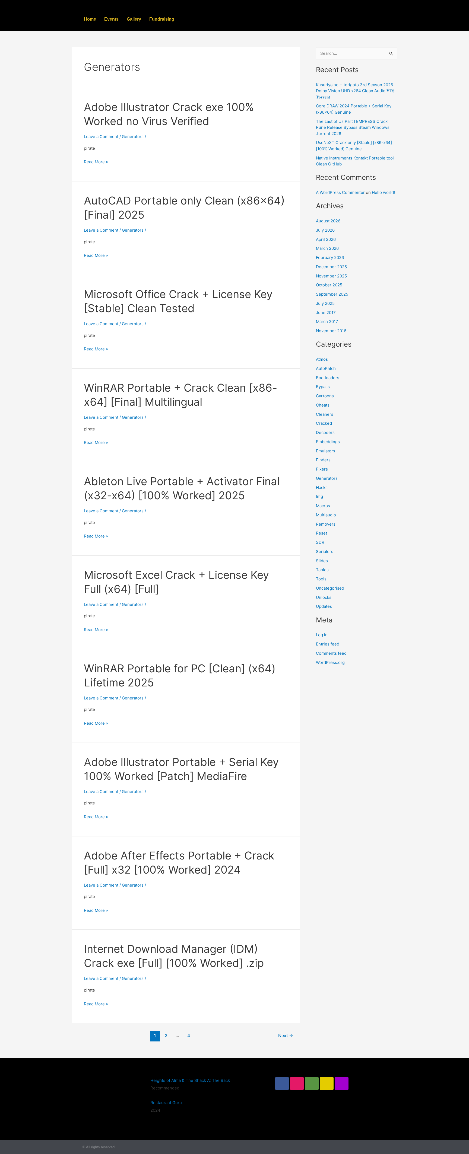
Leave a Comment (101, 136)
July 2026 (325, 230)
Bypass (323, 386)
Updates (324, 606)
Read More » (96, 162)
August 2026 (328, 220)
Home (90, 19)
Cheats (322, 405)
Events (111, 19)
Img (319, 496)
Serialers (324, 551)
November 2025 (331, 276)
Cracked (324, 423)
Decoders (325, 432)
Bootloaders (327, 377)
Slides (322, 560)
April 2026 (326, 239)
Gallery (134, 19)
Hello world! (383, 192)
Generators (133, 136)
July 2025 (325, 303)
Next (285, 1035)
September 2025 (332, 294)
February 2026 (330, 257)
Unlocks (323, 597)
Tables (322, 569)
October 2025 (329, 284)
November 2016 (331, 330)
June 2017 (326, 312)
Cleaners (324, 414)
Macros (323, 505)
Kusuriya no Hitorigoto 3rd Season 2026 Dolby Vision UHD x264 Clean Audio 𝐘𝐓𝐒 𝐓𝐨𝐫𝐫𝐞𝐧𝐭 (355, 91)
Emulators (325, 450)
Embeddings (328, 441)
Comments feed (331, 653)
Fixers (322, 469)
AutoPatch (326, 368)
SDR (320, 542)
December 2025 (331, 266)
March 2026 (327, 248)
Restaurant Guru (166, 1102)
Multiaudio (326, 514)
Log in (322, 634)
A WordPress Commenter (340, 192)
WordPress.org (330, 662)
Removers (325, 524)
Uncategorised (330, 588)
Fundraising (161, 19)
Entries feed (327, 644)
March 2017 (327, 321)
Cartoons (325, 395)
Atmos (322, 359)
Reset (321, 533)
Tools (321, 578)
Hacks (322, 487)
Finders (323, 459)
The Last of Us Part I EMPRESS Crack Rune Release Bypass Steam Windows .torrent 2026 (352, 127)
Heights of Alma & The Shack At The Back (190, 1080)
